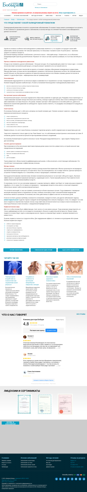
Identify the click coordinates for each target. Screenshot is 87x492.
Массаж (58, 15)
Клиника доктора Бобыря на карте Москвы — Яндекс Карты (43, 383)
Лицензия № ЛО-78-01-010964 (9, 480)
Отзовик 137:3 (74, 464)
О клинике (7, 15)
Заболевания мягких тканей (28, 464)
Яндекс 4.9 (73, 460)
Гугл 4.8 (72, 462)
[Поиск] (34, 4)
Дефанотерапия (50, 466)
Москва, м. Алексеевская (41, 7)
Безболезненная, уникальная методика (15, 38)
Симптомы (49, 15)
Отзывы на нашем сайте (77, 466)
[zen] (80, 479)
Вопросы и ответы (6, 462)
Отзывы (4, 464)
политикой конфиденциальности (24, 483)
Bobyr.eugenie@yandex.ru (67, 13)
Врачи (74, 15)
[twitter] (64, 479)
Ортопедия (49, 464)
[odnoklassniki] (72, 479)
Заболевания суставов (26, 462)
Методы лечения (37, 15)
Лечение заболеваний (21, 15)
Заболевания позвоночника (28, 460)
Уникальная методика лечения (43, 250)
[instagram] (76, 479)
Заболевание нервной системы (29, 466)
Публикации (5, 466)
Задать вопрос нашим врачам (70, 250)
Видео (81, 15)
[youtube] (60, 479)
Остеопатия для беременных (53, 460)
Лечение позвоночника (16, 250)
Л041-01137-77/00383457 (8, 481)
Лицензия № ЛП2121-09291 (22, 478)
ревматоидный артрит (11, 200)
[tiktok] (68, 479)
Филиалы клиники (6, 460)
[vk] (56, 479)
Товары (66, 15)
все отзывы (81, 314)
